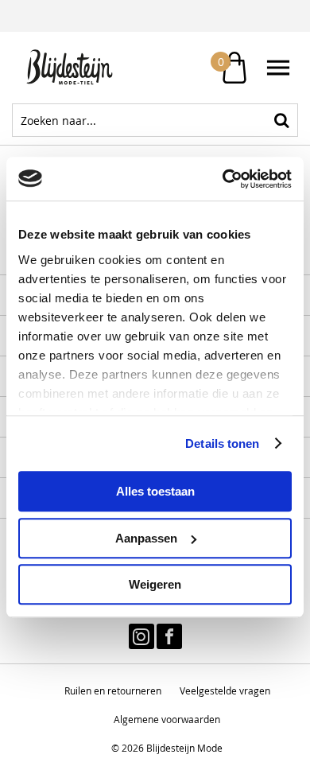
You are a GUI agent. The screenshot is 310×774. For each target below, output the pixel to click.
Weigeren (155, 584)
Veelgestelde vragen (225, 690)
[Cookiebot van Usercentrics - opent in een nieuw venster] (223, 179)
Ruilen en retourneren (112, 690)
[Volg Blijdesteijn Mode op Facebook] (169, 636)
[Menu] (278, 68)
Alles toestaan (155, 491)
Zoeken (281, 120)
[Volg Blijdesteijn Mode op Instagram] (141, 636)
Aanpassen (146, 538)
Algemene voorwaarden (167, 719)
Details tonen (222, 443)
